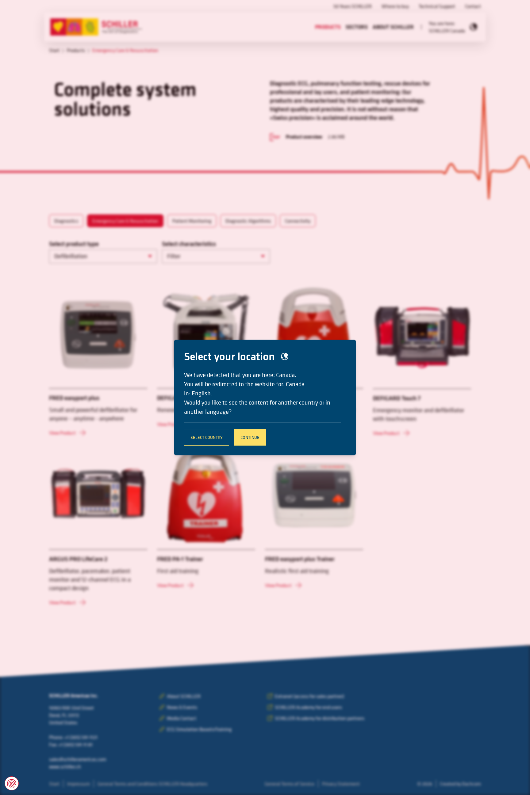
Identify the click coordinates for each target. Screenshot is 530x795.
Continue (249, 437)
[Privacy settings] (12, 783)
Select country (206, 437)
